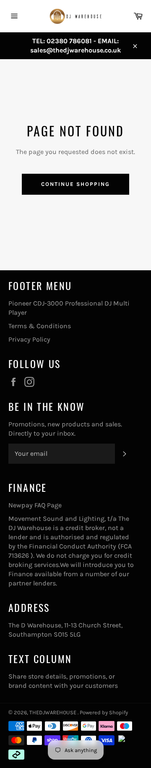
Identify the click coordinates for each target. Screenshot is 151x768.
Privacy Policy (29, 339)
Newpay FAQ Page (35, 505)
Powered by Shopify (104, 712)
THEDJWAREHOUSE (53, 712)
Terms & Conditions (39, 326)
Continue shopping (75, 184)
